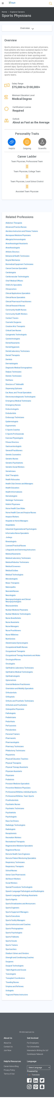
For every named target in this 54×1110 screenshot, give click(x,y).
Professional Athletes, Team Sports (20, 796)
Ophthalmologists (13, 676)
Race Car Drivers (12, 821)
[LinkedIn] (35, 1080)
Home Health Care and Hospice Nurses (21, 513)
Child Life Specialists (14, 285)
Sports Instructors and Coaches (18, 924)
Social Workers (11, 883)
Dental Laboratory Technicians (18, 351)
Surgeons (9, 962)
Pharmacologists (12, 742)
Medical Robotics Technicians (17, 562)
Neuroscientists (12, 606)
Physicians (10, 775)
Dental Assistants (13, 343)
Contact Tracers (12, 318)
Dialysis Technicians (13, 372)
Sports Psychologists (14, 933)
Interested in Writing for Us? (37, 1050)
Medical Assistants (13, 554)
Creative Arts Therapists (15, 326)
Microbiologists (12, 579)
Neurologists (11, 595)
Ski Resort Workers (13, 879)
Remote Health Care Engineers (18, 854)
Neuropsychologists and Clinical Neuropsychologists (18, 600)
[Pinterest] (35, 1087)
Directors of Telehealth (15, 384)
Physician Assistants (14, 771)
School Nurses (11, 871)
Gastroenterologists (13, 446)
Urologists (10, 991)
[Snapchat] (42, 1087)
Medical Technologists (14, 575)
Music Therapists (12, 583)
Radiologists (10, 829)
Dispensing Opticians (14, 388)
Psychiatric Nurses (13, 804)
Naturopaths (11, 587)
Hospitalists (10, 525)
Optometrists (11, 680)
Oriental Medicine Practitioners (18, 684)
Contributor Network (35, 1054)
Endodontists (11, 413)
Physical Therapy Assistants (17, 767)
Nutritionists (10, 639)
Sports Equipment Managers (17, 912)
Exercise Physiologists (14, 438)
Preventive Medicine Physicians (18, 788)
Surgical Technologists (14, 966)
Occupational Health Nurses (17, 647)
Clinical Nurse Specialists (15, 297)
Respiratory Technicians (15, 862)
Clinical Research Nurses (15, 306)
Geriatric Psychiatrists (14, 463)
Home (4, 12)
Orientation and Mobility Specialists (19, 688)
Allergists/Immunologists (16, 239)
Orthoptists (10, 697)
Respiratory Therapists (15, 866)
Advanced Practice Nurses (16, 227)
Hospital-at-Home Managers (17, 521)
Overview (25, 28)
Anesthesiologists (13, 248)
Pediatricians (11, 717)
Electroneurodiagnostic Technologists (20, 397)
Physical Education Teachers (17, 759)
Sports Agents (11, 899)
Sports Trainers (12, 945)
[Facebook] (29, 1080)
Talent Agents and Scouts (16, 970)
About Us (7, 1043)
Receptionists (11, 833)
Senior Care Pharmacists (15, 875)
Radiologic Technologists (15, 825)
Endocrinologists (12, 409)
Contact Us (8, 1047)
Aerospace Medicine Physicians (18, 235)
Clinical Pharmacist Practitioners (18, 302)
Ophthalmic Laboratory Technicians (20, 668)
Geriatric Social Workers (15, 467)
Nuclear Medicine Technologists (18, 614)
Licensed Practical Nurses (16, 546)
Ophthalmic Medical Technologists (19, 672)
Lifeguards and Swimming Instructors (20, 550)
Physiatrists (10, 755)
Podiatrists (10, 780)
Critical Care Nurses (13, 330)
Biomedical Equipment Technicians (19, 264)
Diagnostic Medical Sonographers (19, 368)
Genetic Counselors (13, 455)
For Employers (33, 1043)
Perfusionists (11, 726)
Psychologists (11, 817)
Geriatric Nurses (12, 459)
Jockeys (9, 537)
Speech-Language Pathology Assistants (21, 895)
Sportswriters (11, 949)
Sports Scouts (11, 941)
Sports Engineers (12, 908)
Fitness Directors (12, 442)
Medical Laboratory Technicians (18, 558)
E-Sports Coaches (13, 430)
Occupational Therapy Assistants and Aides (23, 655)
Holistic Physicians (13, 504)
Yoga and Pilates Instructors (17, 995)
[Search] (50, 4)
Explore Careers (17, 12)
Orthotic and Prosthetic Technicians (20, 701)
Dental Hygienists (12, 347)
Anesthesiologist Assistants (17, 244)
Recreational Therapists (15, 842)
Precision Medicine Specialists (17, 784)
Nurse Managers (12, 626)
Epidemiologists (12, 422)
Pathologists (11, 713)
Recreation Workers (13, 838)
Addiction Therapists (14, 223)
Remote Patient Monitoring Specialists (21, 858)
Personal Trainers (13, 734)
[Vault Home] (12, 3)
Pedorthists (10, 722)
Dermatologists (12, 364)
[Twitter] (42, 1080)
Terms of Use (9, 1074)
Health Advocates (13, 479)
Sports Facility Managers (15, 920)
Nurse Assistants (12, 622)
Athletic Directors (12, 252)
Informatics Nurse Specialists (17, 533)
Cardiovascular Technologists (17, 277)
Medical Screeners (13, 566)
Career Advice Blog (11, 1066)
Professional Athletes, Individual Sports (21, 792)
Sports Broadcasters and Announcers (20, 904)
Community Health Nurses (16, 310)
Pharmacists (11, 738)
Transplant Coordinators (15, 978)
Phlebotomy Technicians (15, 751)
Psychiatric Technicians (15, 808)
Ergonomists (11, 426)
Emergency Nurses (13, 405)
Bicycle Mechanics (13, 260)
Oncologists (10, 664)
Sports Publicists (12, 937)
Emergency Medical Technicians (18, 401)
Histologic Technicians (14, 500)
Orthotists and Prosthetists (16, 705)
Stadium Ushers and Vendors (17, 953)
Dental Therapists (13, 355)
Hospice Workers (12, 517)
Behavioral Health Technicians (17, 256)
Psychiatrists (11, 813)
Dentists (9, 359)
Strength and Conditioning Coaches (20, 957)
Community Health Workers (16, 314)
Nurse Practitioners (13, 631)
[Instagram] (29, 1087)
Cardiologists (11, 272)
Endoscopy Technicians (15, 417)
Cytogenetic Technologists (16, 335)
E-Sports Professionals (15, 434)
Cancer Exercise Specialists (16, 268)
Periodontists (11, 730)
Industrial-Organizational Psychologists (21, 529)
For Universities (33, 1047)
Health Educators (12, 488)
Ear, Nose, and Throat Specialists (18, 393)
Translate (36, 1075)
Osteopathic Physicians (15, 709)
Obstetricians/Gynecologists (17, 643)
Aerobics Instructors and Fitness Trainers (22, 231)
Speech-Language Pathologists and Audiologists (25, 891)
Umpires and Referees (14, 986)
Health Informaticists (14, 492)
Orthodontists (11, 693)
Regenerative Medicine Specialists (19, 846)
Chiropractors (11, 289)
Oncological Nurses (13, 660)
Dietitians (9, 380)
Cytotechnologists (13, 339)
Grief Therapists (12, 475)
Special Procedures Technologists (19, 887)
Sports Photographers (14, 929)
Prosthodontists (12, 800)
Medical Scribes (12, 571)
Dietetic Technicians (13, 376)
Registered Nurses (13, 850)
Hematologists (11, 496)
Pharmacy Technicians (15, 746)
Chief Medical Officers (14, 281)
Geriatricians (11, 471)
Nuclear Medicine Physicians (17, 610)
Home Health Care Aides (15, 508)
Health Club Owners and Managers (19, 484)
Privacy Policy (9, 1070)
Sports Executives (13, 916)
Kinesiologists (11, 541)
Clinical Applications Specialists (18, 293)
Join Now (7, 1050)
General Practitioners (14, 450)
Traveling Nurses (12, 982)
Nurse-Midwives (12, 635)
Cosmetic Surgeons (13, 322)
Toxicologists (11, 974)
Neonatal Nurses (12, 591)
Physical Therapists (13, 763)
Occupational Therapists (15, 651)
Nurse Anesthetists (13, 618)
